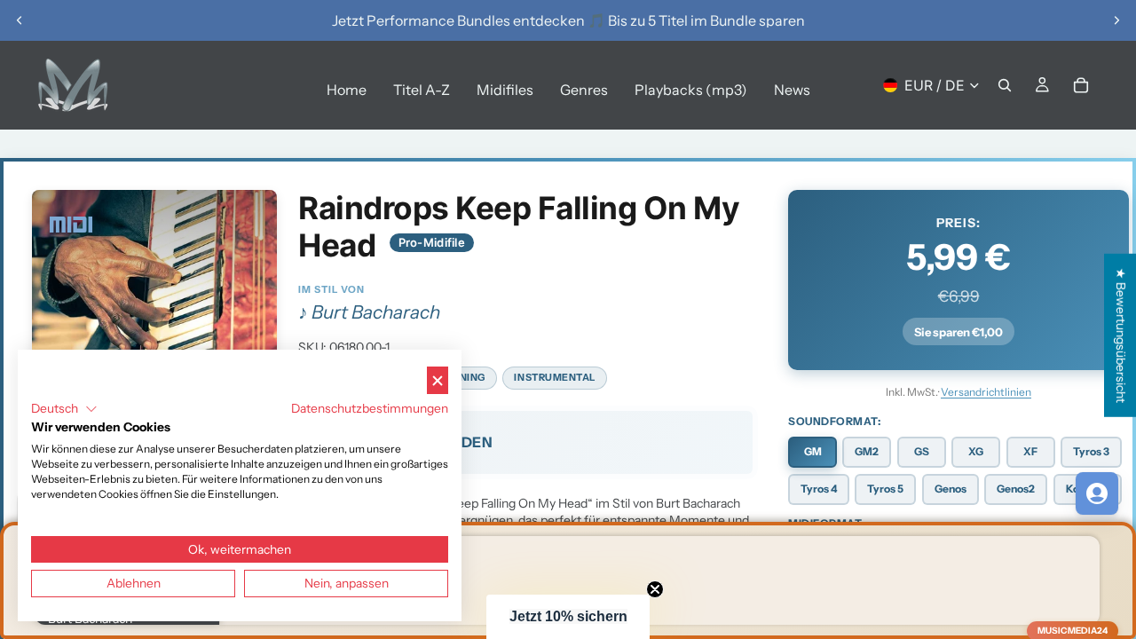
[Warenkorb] (1080, 85)
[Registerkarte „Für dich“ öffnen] (1097, 493)
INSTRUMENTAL (555, 377)
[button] (568, 617)
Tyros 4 (819, 488)
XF (1030, 451)
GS (921, 451)
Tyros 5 (885, 488)
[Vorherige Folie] (19, 20)
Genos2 (1016, 488)
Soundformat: (834, 421)
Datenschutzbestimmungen (369, 408)
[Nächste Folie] (1116, 20)
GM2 (867, 451)
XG (975, 451)
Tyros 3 (1091, 451)
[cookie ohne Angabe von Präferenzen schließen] (437, 380)
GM (813, 451)
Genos (950, 488)
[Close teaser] (655, 589)
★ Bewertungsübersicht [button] (1121, 335)
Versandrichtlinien (986, 391)
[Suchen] (1004, 85)
